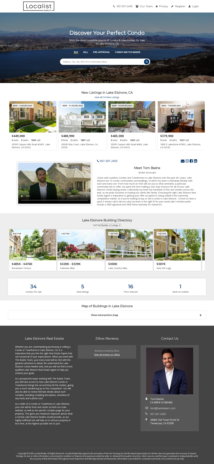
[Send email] (183, 160)
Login (195, 6)
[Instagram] (187, 160)
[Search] (146, 61)
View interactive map (104, 315)
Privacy (163, 6)
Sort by (96, 225)
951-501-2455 (125, 6)
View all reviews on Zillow (107, 354)
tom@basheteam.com (162, 408)
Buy (76, 52)
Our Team (146, 6)
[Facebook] (191, 160)
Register (180, 6)
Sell (85, 52)
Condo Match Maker (127, 52)
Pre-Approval (101, 52)
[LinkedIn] (195, 160)
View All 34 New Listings (107, 97)
